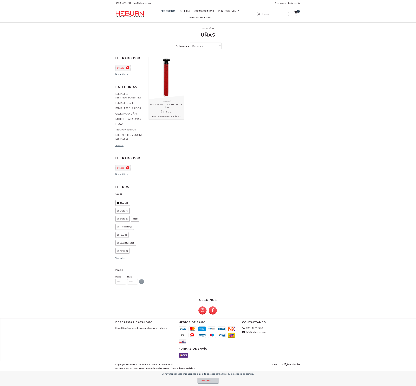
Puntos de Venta (228, 11)
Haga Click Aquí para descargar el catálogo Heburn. (141, 328)
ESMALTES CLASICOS (128, 108)
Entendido (208, 380)
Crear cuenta (280, 3)
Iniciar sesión (294, 3)
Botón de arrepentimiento (184, 368)
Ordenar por (182, 46)
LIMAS (119, 124)
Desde (118, 277)
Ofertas (185, 11)
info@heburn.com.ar (142, 3)
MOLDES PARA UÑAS (128, 118)
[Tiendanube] (286, 365)
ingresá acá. (164, 368)
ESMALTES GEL (124, 102)
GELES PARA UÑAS (126, 113)
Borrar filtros (121, 74)
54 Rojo (120, 68)
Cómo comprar (204, 11)
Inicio (204, 28)
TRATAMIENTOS (125, 129)
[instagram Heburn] (202, 310)
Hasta (129, 277)
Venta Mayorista (200, 17)
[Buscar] (258, 14)
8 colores (166, 101)
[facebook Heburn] (213, 310)
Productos (168, 11)
